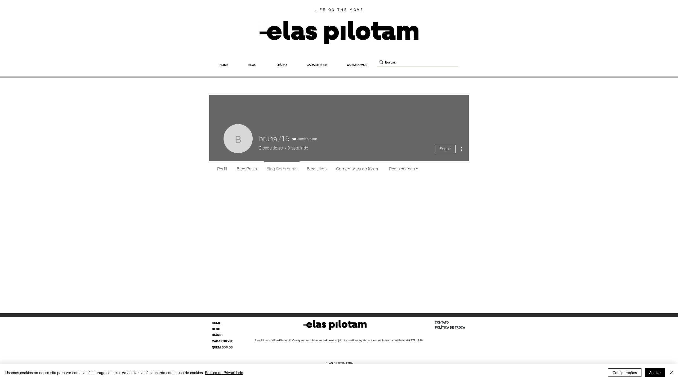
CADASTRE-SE (222, 341)
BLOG (216, 329)
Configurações (625, 372)
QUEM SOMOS (222, 347)
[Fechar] (671, 372)
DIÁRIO (217, 335)
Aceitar (655, 372)
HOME (216, 323)
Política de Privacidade (224, 372)
